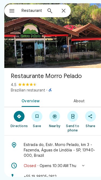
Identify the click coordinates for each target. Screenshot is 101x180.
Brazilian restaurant (28, 90)
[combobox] (32, 10)
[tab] (29, 100)
